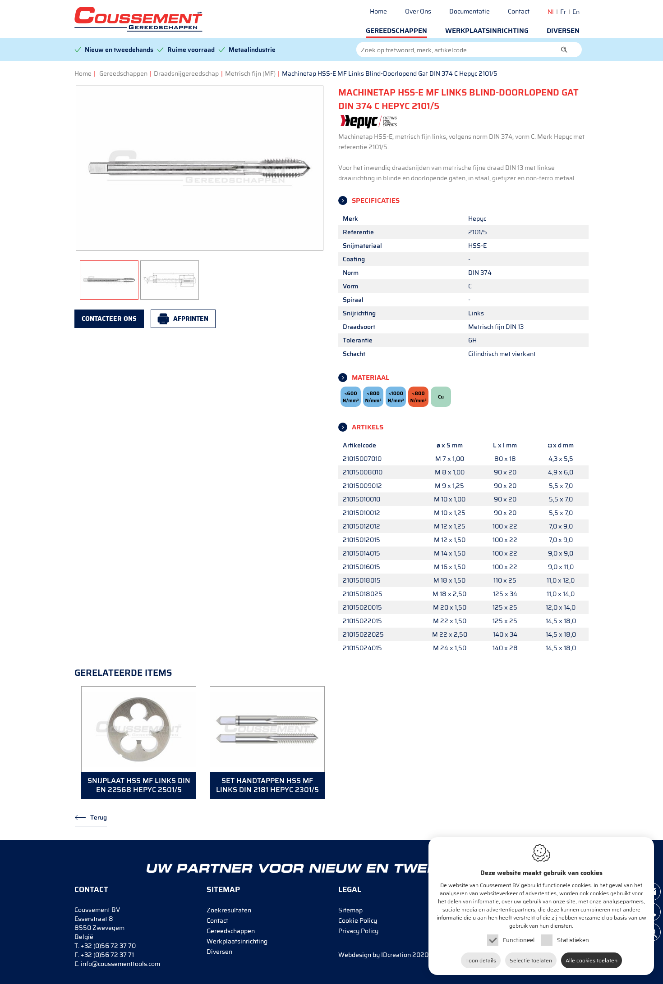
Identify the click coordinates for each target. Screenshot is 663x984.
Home (378, 11)
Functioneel (518, 940)
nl (551, 12)
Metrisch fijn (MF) (250, 73)
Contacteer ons (109, 318)
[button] (564, 49)
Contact (518, 11)
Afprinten (190, 318)
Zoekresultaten (229, 910)
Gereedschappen (396, 30)
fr (563, 12)
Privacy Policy (358, 931)
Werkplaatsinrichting (487, 30)
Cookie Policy (357, 920)
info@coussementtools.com (120, 964)
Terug (98, 817)
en (576, 12)
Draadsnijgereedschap (186, 73)
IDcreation (374, 955)
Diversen (563, 30)
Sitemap (350, 910)
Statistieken (573, 940)
